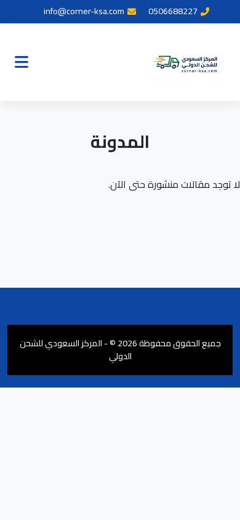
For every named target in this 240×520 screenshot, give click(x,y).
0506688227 (173, 11)
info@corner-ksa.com (84, 11)
